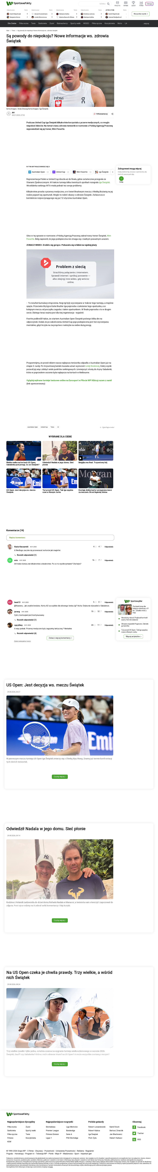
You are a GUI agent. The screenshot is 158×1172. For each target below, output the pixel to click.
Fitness (10, 1138)
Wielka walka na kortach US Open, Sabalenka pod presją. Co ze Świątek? (22, 463)
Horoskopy (19, 1154)
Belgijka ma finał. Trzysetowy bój (93, 462)
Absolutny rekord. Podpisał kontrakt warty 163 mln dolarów (134, 619)
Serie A (69, 1134)
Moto (120, 23)
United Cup (44, 427)
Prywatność (49, 1151)
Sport (76, 1154)
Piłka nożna (23, 23)
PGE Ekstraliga (72, 1138)
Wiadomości (68, 1154)
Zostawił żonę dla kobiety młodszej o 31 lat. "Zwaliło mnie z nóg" (141, 609)
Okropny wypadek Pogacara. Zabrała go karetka (134, 625)
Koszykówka (110, 23)
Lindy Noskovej (92, 366)
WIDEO (86, 23)
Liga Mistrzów (72, 1127)
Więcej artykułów (133, 636)
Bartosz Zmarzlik (116, 1130)
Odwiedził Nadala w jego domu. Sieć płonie (58, 463)
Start (7, 30)
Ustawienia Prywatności (65, 1151)
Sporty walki (75, 23)
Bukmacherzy (62, 23)
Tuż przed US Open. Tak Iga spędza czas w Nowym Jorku (57, 491)
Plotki (51, 1154)
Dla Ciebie (12, 23)
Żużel (52, 23)
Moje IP (58, 1154)
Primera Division (52, 1134)
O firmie (30, 1151)
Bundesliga (70, 1130)
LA (126, 23)
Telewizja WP (41, 1154)
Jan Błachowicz (116, 1134)
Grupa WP (22, 1151)
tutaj (51, 1167)
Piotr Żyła (92, 1138)
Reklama (80, 1151)
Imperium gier (86, 1154)
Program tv (29, 1154)
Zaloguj (149, 4)
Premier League (52, 1130)
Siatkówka (42, 23)
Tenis (33, 23)
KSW (9, 1142)
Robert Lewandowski (96, 1127)
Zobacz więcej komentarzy (60, 638)
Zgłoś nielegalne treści (22, 641)
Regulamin (89, 1151)
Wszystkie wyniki (140, 14)
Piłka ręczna (97, 23)
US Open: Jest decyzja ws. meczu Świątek (20, 491)
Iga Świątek (104, 182)
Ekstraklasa (50, 1127)
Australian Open (33, 427)
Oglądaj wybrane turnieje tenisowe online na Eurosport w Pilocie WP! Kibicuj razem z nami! (69, 380)
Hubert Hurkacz (116, 1138)
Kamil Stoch (114, 1127)
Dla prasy (39, 1151)
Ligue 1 (49, 1138)
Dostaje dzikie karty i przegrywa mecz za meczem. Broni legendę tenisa (95, 491)
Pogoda (9, 1154)
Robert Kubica (94, 1130)
